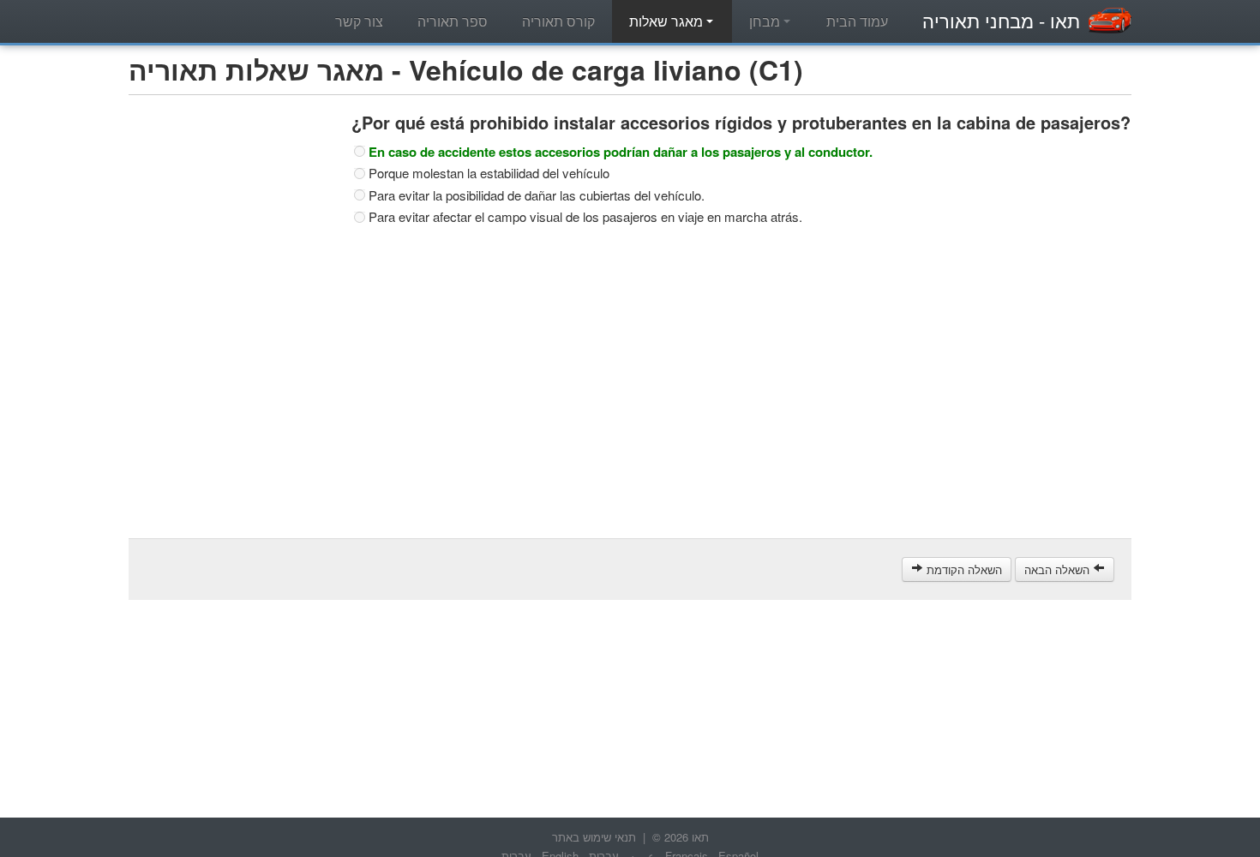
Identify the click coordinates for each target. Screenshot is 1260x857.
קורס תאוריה (558, 21)
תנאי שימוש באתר (594, 837)
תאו (1001, 20)
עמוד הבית (857, 21)
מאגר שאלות (667, 21)
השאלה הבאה (1058, 569)
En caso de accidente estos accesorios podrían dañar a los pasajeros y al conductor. (621, 151)
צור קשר (359, 21)
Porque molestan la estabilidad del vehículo (489, 173)
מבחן (766, 21)
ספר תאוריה (452, 21)
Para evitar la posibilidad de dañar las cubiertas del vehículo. (537, 195)
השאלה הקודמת (962, 569)
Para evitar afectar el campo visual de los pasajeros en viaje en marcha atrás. (585, 217)
